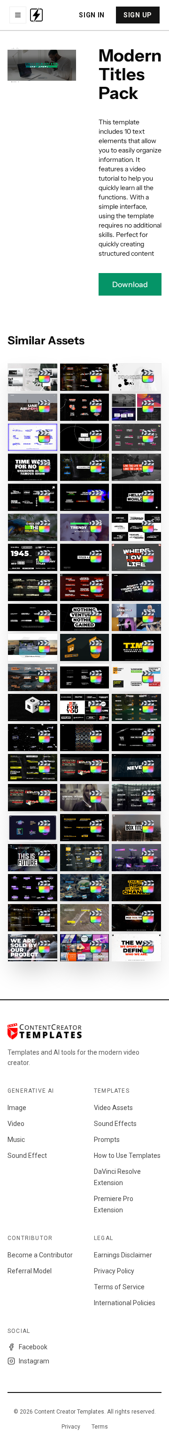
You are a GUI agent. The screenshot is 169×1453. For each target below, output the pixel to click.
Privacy (70, 1426)
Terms (100, 1426)
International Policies (124, 1303)
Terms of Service (119, 1287)
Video (16, 1123)
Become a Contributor (40, 1255)
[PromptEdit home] (36, 15)
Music (16, 1139)
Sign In (92, 15)
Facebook (33, 1347)
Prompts (107, 1139)
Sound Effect (27, 1155)
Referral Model (30, 1271)
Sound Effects (115, 1123)
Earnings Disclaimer (123, 1255)
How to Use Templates (127, 1155)
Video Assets (113, 1107)
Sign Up (137, 15)
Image (17, 1107)
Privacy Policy (114, 1271)
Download (130, 284)
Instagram (34, 1361)
